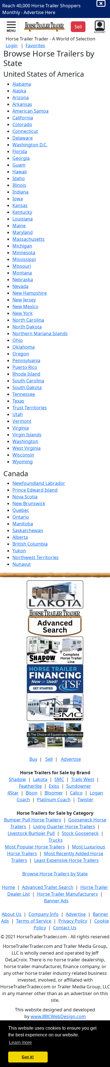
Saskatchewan (27, 530)
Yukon (19, 551)
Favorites (35, 45)
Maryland (22, 232)
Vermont (21, 421)
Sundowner (78, 786)
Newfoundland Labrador (38, 483)
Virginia (20, 428)
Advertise (71, 759)
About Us (11, 914)
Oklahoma (23, 347)
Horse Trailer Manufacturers (67, 894)
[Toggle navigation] (11, 26)
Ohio (17, 340)
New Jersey (24, 300)
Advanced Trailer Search (47, 887)
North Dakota (27, 327)
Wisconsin (23, 455)
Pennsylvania (26, 360)
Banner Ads (56, 901)
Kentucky (22, 212)
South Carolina (28, 381)
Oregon (20, 354)
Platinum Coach (54, 799)
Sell (49, 759)
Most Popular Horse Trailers (35, 847)
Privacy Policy (72, 921)
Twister (85, 799)
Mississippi (24, 259)
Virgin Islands (26, 435)
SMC (59, 779)
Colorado (22, 124)
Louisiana (22, 219)
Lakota (40, 779)
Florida (19, 151)
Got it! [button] (28, 1057)
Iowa (17, 199)
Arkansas (22, 104)
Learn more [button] (20, 1042)
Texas (18, 401)
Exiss (54, 786)
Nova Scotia (25, 497)
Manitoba (22, 524)
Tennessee (23, 394)
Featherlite (30, 786)
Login (11, 45)
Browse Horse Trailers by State (55, 874)
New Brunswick (28, 503)
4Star (13, 793)
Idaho (18, 178)
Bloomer (54, 793)
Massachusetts (28, 239)
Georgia (21, 158)
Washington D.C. (29, 145)
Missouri (21, 266)
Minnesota (23, 252)
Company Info (43, 914)
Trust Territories (29, 408)
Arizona (20, 97)
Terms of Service (33, 921)
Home (8, 887)
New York (22, 313)
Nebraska (22, 279)
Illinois (19, 185)
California (22, 118)
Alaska (19, 91)
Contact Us (64, 928)
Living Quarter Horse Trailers (64, 826)
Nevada (20, 286)
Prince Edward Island (35, 490)
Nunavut (21, 564)
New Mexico (25, 306)
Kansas (20, 205)
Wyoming (22, 461)
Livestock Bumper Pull (31, 833)
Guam (18, 165)
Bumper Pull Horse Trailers (32, 820)
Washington (25, 441)
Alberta (20, 537)
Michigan (22, 246)
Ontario (20, 517)
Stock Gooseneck (80, 833)
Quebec (20, 510)
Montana (22, 273)
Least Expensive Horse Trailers (66, 860)
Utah (17, 414)
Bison (32, 793)
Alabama (21, 84)
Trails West (82, 779)
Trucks (56, 840)
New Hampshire (29, 293)
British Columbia (30, 544)
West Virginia (26, 448)
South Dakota (27, 387)
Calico (76, 793)
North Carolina (28, 320)
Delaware (22, 138)
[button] (99, 26)
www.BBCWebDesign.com (58, 1016)
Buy (33, 759)
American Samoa (30, 111)
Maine (19, 226)
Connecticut (25, 131)
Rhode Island (26, 374)
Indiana (20, 192)
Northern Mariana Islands (40, 333)
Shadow (17, 779)
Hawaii (19, 172)
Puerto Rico (24, 367)
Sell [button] (78, 27)
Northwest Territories (35, 557)
